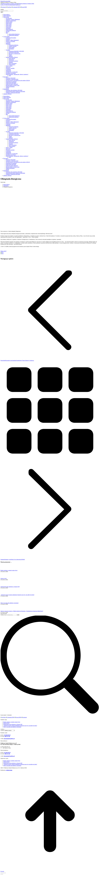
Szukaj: (2, 614)
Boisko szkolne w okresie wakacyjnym (9, 570)
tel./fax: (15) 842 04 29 (5, 4)
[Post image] (4, 569)
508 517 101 (7, 736)
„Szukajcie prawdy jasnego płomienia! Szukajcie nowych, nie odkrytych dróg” (17, 594)
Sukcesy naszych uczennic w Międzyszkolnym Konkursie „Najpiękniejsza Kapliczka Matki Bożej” (22, 611)
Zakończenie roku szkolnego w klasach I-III (10, 586)
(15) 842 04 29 (7, 735)
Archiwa (2, 730)
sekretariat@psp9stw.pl (15, 4)
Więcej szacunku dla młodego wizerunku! (10, 603)
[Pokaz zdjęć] (3, 251)
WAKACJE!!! (4, 578)
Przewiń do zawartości (5, 1)
